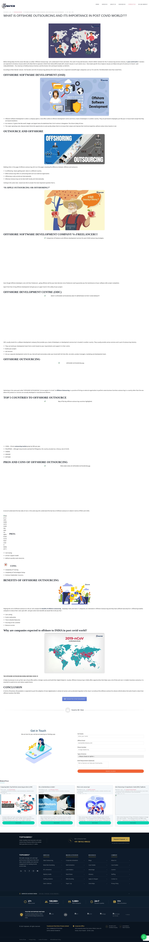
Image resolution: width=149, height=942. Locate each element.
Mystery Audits (47, 874)
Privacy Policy (114, 883)
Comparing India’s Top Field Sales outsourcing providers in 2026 (16, 787)
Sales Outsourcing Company (23, 791)
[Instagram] (33, 871)
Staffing (113, 874)
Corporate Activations (72, 860)
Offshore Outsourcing (29, 12)
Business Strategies (40, 12)
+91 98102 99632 (82, 841)
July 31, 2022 (3, 789)
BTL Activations (47, 869)
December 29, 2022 (81, 789)
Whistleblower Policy (55, 939)
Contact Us (114, 879)
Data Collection (47, 883)
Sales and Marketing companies (86, 791)
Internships (92, 883)
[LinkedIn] (21, 871)
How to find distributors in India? (47, 787)
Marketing (41, 792)
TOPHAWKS (26, 837)
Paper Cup (69, 883)
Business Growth (55, 791)
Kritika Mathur (91, 789)
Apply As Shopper (93, 879)
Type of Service (82, 754)
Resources (122, 4)
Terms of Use (22, 939)
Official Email (81, 740)
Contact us (131, 4)
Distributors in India (46, 791)
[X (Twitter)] (25, 871)
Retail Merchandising (49, 865)
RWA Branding (70, 879)
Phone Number (82, 747)
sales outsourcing (126, 792)
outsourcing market (21, 446)
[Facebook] (29, 871)
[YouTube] (37, 871)
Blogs (90, 860)
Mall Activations (70, 865)
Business (14, 791)
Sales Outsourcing (59, 12)
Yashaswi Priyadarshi (131, 789)
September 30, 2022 (43, 789)
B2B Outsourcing (138, 791)
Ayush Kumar (12, 789)
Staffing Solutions (48, 879)
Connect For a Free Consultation (75, 699)
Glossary (91, 874)
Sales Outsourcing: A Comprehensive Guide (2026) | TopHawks (130, 787)
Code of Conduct (43, 939)
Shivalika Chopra (54, 789)
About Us (113, 860)
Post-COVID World (50, 12)
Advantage (92, 869)
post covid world (133, 62)
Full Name (80, 734)
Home (97, 4)
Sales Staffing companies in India (125, 791)
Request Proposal (119, 839)
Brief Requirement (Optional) (86, 760)
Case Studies (92, 865)
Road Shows (69, 874)
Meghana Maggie (18, 12)
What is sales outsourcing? (83, 787)
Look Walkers (69, 869)
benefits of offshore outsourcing (51, 608)
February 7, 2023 (119, 789)
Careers (113, 869)
